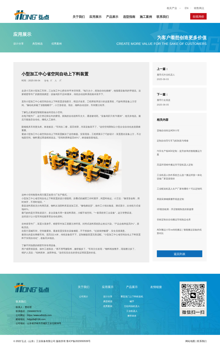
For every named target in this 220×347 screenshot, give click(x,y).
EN (186, 8)
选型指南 (129, 16)
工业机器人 (132, 310)
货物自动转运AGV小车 (168, 130)
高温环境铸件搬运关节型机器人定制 (175, 164)
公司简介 (83, 296)
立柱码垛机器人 (132, 306)
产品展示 (112, 16)
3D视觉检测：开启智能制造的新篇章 (175, 209)
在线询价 (198, 16)
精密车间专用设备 (46, 245)
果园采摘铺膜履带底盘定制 (170, 199)
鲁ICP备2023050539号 (78, 341)
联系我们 (163, 16)
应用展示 (95, 16)
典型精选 (37, 43)
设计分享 (18, 43)
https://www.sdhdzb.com (39, 315)
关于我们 (79, 16)
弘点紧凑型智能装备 (36, 112)
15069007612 (34, 311)
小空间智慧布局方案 (36, 194)
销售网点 (199, 8)
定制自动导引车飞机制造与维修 (172, 140)
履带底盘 (131, 315)
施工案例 (146, 16)
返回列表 (179, 254)
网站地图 (190, 341)
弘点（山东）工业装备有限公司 (38, 341)
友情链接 (156, 287)
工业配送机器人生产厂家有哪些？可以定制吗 (179, 188)
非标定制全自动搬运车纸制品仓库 (174, 219)
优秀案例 (56, 43)
